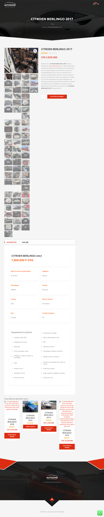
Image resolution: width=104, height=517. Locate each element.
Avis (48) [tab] (25, 242)
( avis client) (53, 53)
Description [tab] (11, 242)
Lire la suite (30, 426)
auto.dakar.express (55, 66)
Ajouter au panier (56, 96)
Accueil (44, 27)
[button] (35, 51)
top (52, 502)
